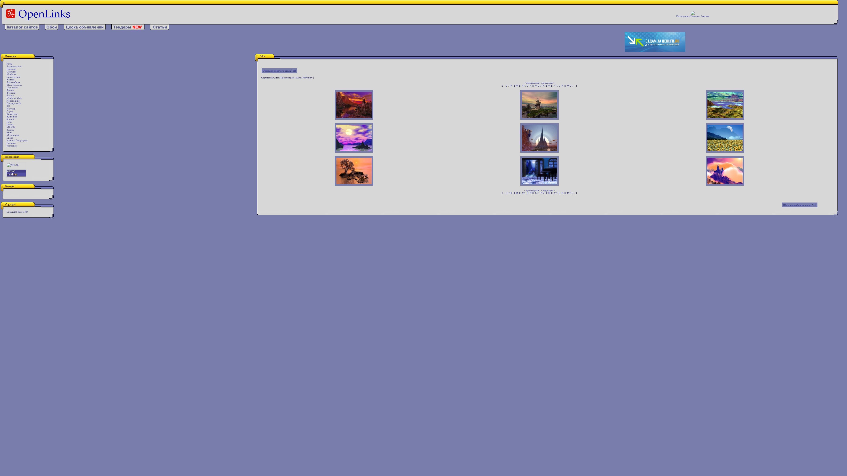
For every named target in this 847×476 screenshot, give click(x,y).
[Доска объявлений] (85, 29)
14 (536, 85)
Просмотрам (287, 77)
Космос (10, 119)
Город (10, 111)
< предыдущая (531, 83)
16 (549, 85)
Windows (11, 74)
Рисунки (11, 108)
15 (543, 85)
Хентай (10, 79)
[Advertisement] (275, 42)
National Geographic (17, 140)
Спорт (10, 137)
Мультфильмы (14, 85)
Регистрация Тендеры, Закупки (692, 16)
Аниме (10, 90)
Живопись (12, 116)
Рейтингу (308, 77)
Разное (10, 95)
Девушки (11, 71)
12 (523, 85)
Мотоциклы (13, 135)
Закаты (10, 129)
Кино (9, 132)
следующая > (548, 83)
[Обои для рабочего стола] (51, 29)
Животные (12, 114)
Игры (9, 63)
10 (511, 85)
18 (562, 85)
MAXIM (11, 127)
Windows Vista (14, 98)
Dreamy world (14, 103)
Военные (11, 143)
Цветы (10, 124)
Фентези (11, 92)
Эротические (13, 77)
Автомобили (13, 82)
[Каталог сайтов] (22, 29)
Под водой (12, 87)
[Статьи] (159, 29)
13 (530, 85)
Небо (9, 122)
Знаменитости (14, 66)
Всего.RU (23, 211)
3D (8, 106)
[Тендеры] (127, 29)
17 (555, 85)
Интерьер (12, 145)
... (504, 85)
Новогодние (13, 100)
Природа (11, 69)
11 (517, 85)
